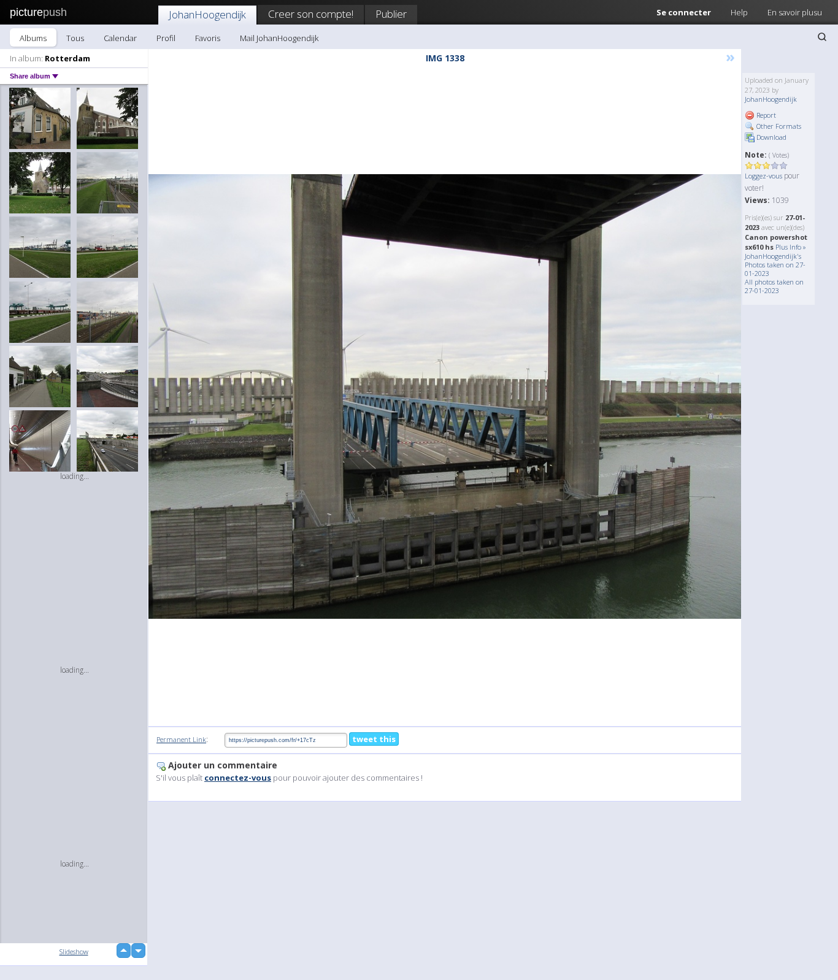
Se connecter (683, 12)
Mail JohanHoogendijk (279, 38)
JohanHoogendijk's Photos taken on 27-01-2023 (775, 264)
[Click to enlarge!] (444, 396)
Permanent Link (181, 739)
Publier (391, 14)
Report (765, 115)
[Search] (822, 37)
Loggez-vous (763, 175)
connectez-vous (237, 777)
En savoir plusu (794, 12)
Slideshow (74, 951)
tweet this (374, 739)
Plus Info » (790, 246)
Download (770, 137)
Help (739, 12)
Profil (165, 38)
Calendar (120, 38)
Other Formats (778, 126)
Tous (75, 38)
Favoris (207, 38)
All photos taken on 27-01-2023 (774, 286)
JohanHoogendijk (207, 14)
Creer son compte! (310, 14)
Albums (33, 38)
